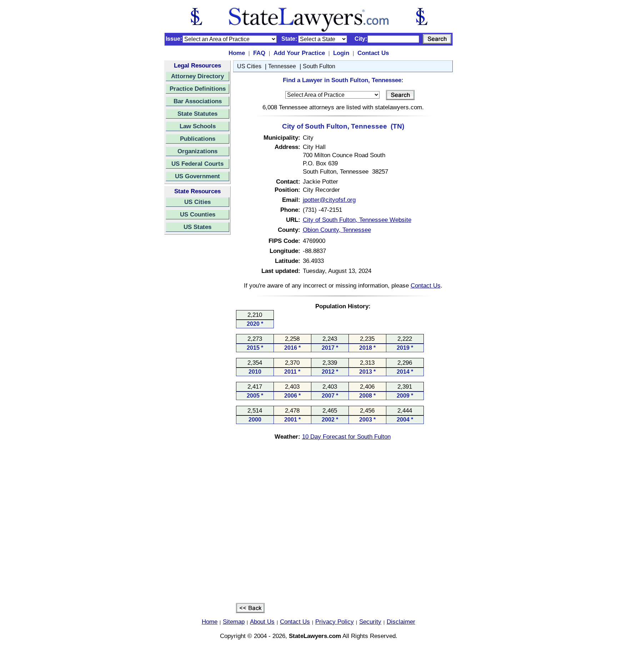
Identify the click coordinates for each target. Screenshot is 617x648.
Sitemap (234, 621)
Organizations (197, 151)
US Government (197, 176)
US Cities (197, 201)
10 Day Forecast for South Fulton (346, 436)
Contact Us (373, 52)
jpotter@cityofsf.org (329, 199)
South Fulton (319, 66)
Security (370, 621)
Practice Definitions (198, 88)
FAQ (259, 52)
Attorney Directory (197, 76)
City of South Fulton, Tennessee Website (357, 219)
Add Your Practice (299, 52)
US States (197, 226)
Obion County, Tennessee (337, 229)
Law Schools (198, 126)
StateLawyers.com (315, 635)
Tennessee (282, 66)
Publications (197, 138)
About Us (262, 621)
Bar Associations (198, 101)
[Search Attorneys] (437, 39)
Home (237, 52)
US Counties (197, 214)
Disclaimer (401, 621)
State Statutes (197, 113)
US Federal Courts (197, 163)
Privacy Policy (334, 621)
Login (341, 52)
